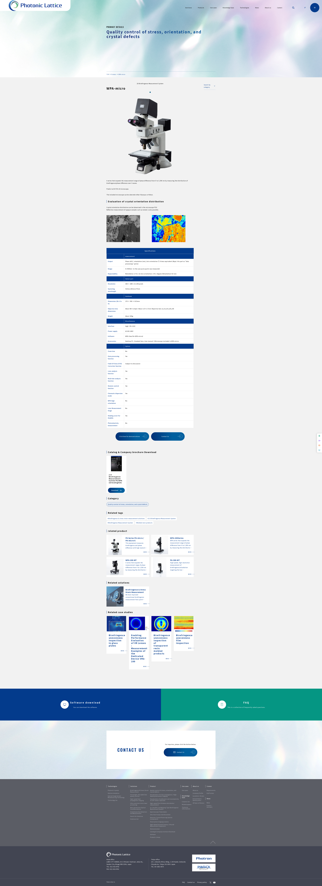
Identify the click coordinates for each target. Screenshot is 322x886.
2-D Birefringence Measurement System (162, 518)
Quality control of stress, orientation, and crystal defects (127, 504)
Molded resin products (144, 523)
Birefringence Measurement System (120, 523)
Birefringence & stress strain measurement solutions (126, 518)
